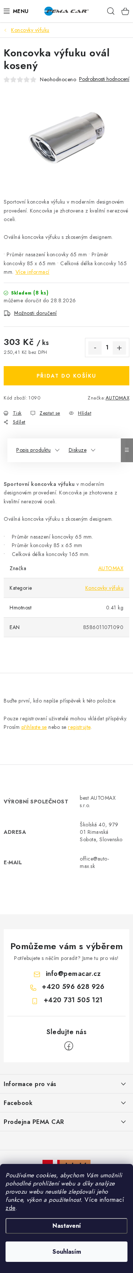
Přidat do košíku (66, 375)
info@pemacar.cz (73, 973)
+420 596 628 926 (73, 986)
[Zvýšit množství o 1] (119, 348)
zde (11, 1208)
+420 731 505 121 (73, 1000)
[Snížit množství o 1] (95, 348)
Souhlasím (66, 1251)
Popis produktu (33, 450)
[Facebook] (68, 1046)
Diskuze (78, 450)
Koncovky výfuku (104, 588)
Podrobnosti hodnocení (104, 79)
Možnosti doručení (35, 313)
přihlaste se (34, 727)
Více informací (33, 272)
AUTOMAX (118, 397)
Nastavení (66, 1225)
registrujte (79, 727)
